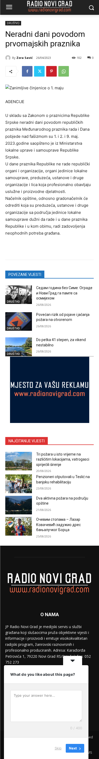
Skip (58, 748)
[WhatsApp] (63, 71)
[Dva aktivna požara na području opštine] (18, 505)
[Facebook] (27, 71)
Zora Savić (24, 58)
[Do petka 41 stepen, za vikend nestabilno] (18, 346)
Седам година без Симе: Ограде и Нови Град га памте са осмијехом (64, 293)
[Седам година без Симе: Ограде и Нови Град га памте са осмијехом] (18, 294)
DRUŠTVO (13, 23)
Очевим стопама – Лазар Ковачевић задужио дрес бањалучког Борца (58, 524)
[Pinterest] (51, 71)
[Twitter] (39, 71)
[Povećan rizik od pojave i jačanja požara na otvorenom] (18, 321)
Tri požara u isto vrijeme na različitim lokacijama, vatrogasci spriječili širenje (62, 459)
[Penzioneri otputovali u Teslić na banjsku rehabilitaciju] (18, 483)
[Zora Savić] (8, 57)
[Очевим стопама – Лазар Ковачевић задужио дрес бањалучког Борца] (18, 526)
